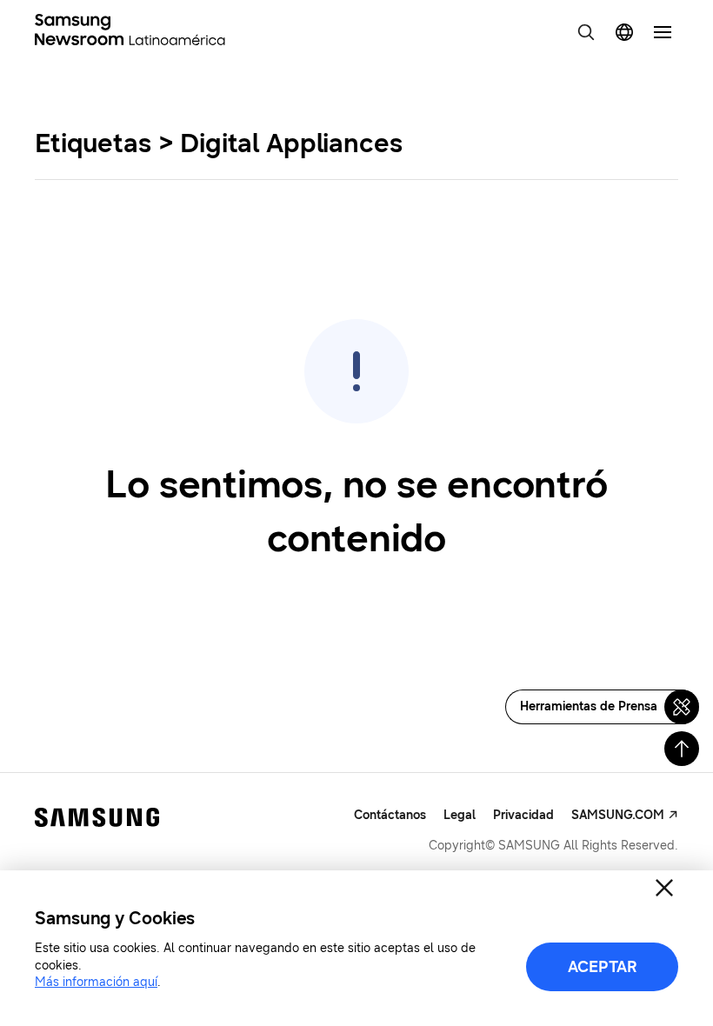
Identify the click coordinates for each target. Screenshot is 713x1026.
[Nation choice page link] (624, 32)
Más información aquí (96, 982)
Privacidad (523, 815)
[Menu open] (662, 32)
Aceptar (602, 966)
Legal (459, 815)
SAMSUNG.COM (617, 815)
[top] (681, 748)
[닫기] (664, 888)
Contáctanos (390, 815)
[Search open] (586, 32)
